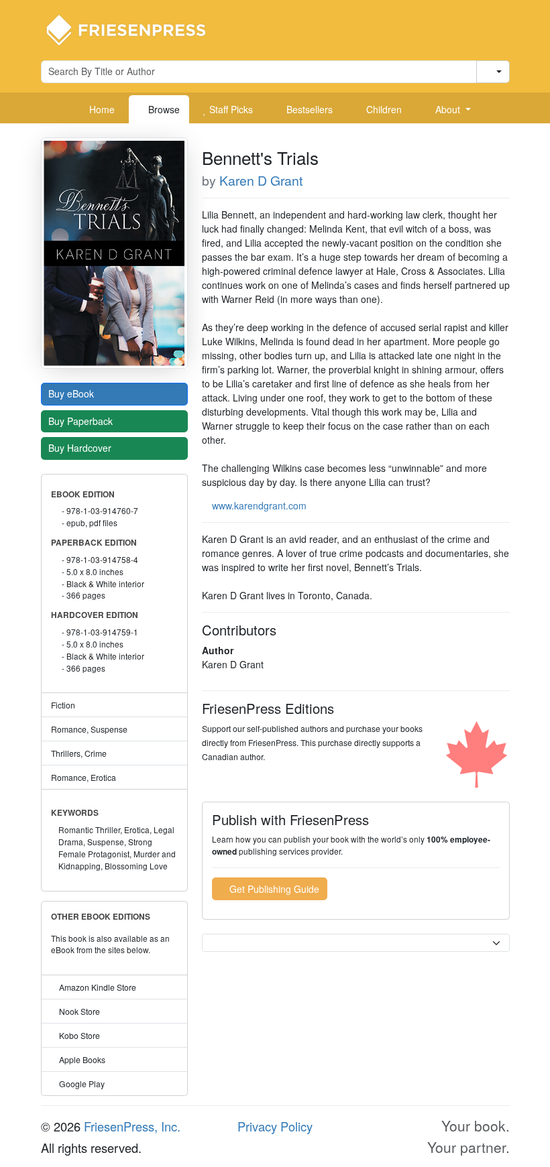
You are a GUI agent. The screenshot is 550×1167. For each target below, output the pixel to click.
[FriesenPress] (135, 29)
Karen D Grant (260, 180)
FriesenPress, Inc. (132, 1126)
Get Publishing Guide (273, 889)
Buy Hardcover (81, 447)
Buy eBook (72, 393)
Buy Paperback (81, 421)
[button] (448, 109)
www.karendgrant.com (259, 505)
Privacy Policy (275, 1126)
